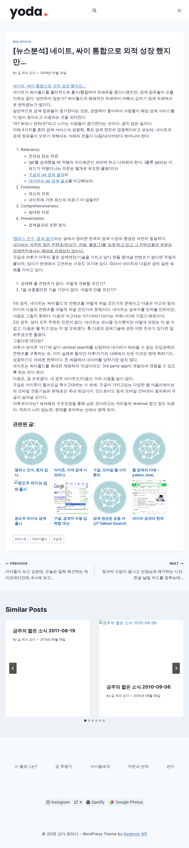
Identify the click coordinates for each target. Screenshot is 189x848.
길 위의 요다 (26, 73)
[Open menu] (179, 10)
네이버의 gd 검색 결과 (48, 181)
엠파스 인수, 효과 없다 (33, 238)
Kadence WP (135, 834)
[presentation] (141, 648)
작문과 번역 (138, 766)
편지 (170, 766)
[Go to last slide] (13, 668)
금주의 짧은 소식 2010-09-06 (138, 687)
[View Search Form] (94, 10)
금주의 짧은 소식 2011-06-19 (44, 630)
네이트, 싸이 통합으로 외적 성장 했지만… (49, 86)
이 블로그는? (26, 766)
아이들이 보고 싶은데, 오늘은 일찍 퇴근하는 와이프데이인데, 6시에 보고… (47, 571)
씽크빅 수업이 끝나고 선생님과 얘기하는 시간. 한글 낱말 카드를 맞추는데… (142, 571)
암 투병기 (63, 766)
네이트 (21, 539)
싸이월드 (39, 539)
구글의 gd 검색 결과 (46, 174)
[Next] (176, 668)
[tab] (85, 720)
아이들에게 (100, 766)
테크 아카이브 (22, 41)
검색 (57, 539)
